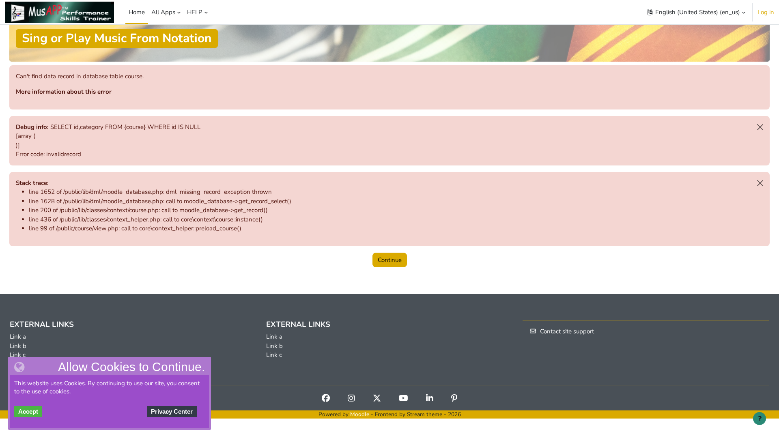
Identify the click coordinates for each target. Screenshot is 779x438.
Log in (765, 12)
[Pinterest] (454, 399)
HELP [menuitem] (194, 12)
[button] (696, 12)
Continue (390, 260)
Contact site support (567, 331)
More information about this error (64, 92)
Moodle (359, 414)
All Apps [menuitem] (163, 12)
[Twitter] (377, 399)
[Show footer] (759, 418)
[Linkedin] (429, 399)
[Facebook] (326, 399)
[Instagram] (351, 399)
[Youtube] (403, 399)
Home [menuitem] (137, 12)
